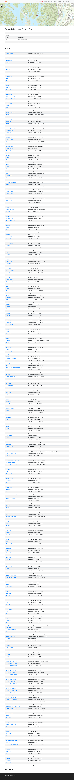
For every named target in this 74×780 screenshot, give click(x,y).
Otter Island (8, 480)
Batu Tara (8, 92)
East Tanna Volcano (10, 180)
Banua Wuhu (8, 83)
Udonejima (8, 654)
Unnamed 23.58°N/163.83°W (12, 683)
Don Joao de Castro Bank (11, 171)
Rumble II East (9, 527)
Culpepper (8, 157)
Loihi (7, 360)
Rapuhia (7, 507)
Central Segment (9, 132)
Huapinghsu (8, 263)
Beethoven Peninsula (10, 96)
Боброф (7, 107)
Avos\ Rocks (8, 73)
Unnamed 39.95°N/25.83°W (11, 699)
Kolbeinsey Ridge (9, 335)
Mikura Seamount (9, 401)
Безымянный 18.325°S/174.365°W (13, 706)
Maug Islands (8, 383)
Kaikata (7, 290)
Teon (7, 618)
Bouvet (7, 114)
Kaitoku (7, 295)
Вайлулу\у (8, 715)
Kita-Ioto (8, 329)
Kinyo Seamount (9, 324)
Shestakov (8, 555)
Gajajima (7, 223)
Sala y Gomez (9, 541)
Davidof (7, 166)
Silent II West (8, 559)
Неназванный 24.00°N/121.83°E (12, 686)
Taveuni (7, 611)
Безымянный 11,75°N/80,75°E (12, 661)
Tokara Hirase (9, 638)
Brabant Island (9, 116)
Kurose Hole (8, 347)
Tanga (7, 607)
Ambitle (7, 67)
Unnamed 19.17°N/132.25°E (11, 665)
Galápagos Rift (9, 225)
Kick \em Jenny (9, 322)
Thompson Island (9, 625)
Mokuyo (7, 410)
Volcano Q (8, 735)
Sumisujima (8, 593)
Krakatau (8, 340)
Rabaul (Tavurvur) (9, 503)
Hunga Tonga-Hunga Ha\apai (12, 265)
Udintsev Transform (10, 652)
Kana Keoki (8, 297)
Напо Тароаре (9, 435)
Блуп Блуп (8, 105)
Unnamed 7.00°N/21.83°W (11, 708)
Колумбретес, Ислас (10, 148)
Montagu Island (9, 417)
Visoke (7, 728)
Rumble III (8, 532)
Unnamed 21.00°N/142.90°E (11, 674)
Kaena (7, 288)
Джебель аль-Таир (10, 281)
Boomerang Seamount (10, 112)
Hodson (7, 259)
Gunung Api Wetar (9, 243)
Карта (37, 1)
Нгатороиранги (9, 439)
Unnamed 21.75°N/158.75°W (12, 679)
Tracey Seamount (9, 647)
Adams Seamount (9, 53)
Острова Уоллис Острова (11, 740)
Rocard (7, 514)
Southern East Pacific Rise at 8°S (12, 573)
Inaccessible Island (10, 275)
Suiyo (7, 591)
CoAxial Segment (9, 139)
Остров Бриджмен (10, 119)
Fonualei (7, 207)
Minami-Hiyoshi (9, 406)
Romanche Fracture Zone (11, 516)
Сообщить (41, 1)
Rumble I (8, 525)
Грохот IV (8, 534)
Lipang (7, 354)
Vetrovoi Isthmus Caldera (11, 724)
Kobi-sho (8, 331)
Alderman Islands (9, 60)
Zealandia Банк (9, 762)
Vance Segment (9, 717)
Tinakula (7, 631)
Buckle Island (8, 125)
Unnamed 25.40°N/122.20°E (12, 690)
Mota (7, 419)
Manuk (7, 372)
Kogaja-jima (8, 333)
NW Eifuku (8, 466)
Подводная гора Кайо (10, 317)
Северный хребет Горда (11, 453)
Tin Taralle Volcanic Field (11, 629)
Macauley (8, 363)
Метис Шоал (8, 392)
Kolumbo (8, 338)
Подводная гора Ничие (11, 442)
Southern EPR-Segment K (11, 579)
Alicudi (7, 62)
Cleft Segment (9, 137)
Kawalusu (8, 313)
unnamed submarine (10, 713)
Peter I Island (8, 489)
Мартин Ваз (8, 378)
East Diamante (9, 177)
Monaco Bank (9, 412)
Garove (7, 232)
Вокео (7, 731)
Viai (6, 726)
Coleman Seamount (10, 146)
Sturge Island (8, 588)
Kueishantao (8, 342)
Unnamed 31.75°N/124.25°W (12, 697)
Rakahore (8, 505)
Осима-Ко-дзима (9, 478)
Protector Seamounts (10, 498)
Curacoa (7, 159)
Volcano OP (8, 733)
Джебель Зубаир (9, 284)
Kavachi (7, 311)
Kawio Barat (8, 315)
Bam (7, 78)
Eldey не (8, 189)
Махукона (8, 369)
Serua (7, 550)
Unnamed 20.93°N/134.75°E (11, 672)
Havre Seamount (9, 250)
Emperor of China (9, 191)
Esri (73, 25)
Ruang (7, 521)
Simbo (7, 561)
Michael (7, 394)
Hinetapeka (8, 256)
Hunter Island (8, 268)
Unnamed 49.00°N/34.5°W (11, 704)
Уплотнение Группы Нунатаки (12, 543)
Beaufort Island (9, 94)
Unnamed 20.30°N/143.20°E (12, 668)
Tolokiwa (8, 643)
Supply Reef (8, 595)
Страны (45, 1)
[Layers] (72, 5)
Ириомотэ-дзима (9, 279)
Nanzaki (7, 433)
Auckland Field (9, 71)
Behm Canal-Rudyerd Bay (11, 98)
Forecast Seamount (10, 209)
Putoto (7, 500)
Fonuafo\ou (8, 204)
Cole (7, 143)
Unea (7, 658)
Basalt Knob (8, 89)
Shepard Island (9, 552)
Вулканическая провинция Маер (13, 367)
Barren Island (8, 87)
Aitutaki (7, 58)
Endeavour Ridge (9, 193)
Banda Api (8, 80)
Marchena (8, 374)
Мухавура (8, 424)
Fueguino (8, 214)
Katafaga (8, 306)
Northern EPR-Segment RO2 (11, 462)
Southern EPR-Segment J (11, 577)
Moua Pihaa (8, 421)
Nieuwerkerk (8, 444)
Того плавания (9, 609)
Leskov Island (9, 351)
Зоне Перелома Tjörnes (11, 636)
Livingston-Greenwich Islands (12, 358)
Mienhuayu (8, 396)
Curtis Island (8, 162)
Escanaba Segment (10, 198)
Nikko (7, 448)
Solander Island (9, 566)
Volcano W (8, 738)
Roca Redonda (9, 512)
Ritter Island (8, 509)
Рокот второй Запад (10, 530)
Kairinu (7, 293)
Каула (7, 308)
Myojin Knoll (8, 428)
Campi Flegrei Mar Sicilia (11, 128)
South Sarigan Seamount (11, 570)
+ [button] (1, 5)
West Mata (8, 749)
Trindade (8, 649)
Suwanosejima (9, 597)
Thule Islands (8, 627)
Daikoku (7, 164)
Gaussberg (8, 234)
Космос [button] (54, 1)
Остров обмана (9, 168)
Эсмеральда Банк (9, 200)
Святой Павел (9, 586)
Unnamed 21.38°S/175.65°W (11, 677)
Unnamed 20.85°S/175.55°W (12, 670)
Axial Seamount (9, 76)
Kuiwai (7, 345)
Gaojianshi (8, 229)
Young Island (8, 758)
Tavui (7, 613)
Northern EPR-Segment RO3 (11, 464)
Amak (7, 64)
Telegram (67, 1)
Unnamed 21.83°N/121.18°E (11, 681)
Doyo (7, 173)
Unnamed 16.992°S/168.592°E (12, 663)
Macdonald (8, 365)
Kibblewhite (8, 320)
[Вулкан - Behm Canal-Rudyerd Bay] (37, 15)
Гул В (7, 537)
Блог (63, 1)
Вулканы (50, 1)
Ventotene (8, 719)
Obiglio (7, 471)
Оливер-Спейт (9, 473)
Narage (7, 437)
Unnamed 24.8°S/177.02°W (11, 688)
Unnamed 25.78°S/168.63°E (11, 692)
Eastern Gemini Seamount (11, 182)
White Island (8, 751)
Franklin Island (9, 211)
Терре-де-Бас (9, 620)
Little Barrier (8, 356)
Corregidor (8, 155)
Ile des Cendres (9, 272)
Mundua (7, 426)
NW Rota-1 (8, 469)
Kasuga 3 (8, 304)
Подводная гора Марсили (11, 376)
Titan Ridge (8, 634)
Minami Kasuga (9, 403)
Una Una (8, 656)
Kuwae (7, 349)
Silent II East (8, 557)
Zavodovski (8, 760)
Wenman (8, 747)
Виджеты (59, 1)
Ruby (7, 523)
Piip (6, 496)
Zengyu (7, 765)
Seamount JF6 (9, 546)
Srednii (7, 584)
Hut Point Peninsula (10, 270)
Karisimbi (8, 299)
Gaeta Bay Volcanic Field (11, 220)
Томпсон (8, 622)
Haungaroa (8, 245)
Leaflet (69, 25)
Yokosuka (8, 753)
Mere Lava (8, 387)
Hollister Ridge (9, 261)
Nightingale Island (9, 446)
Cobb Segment (9, 141)
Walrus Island (8, 742)
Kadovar (7, 286)
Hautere (7, 247)
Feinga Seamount (9, 202)
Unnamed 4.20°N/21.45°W (11, 701)
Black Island (8, 101)
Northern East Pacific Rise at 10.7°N (13, 457)
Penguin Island (9, 487)
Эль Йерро (8, 186)
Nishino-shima (9, 451)
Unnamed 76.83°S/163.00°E (11, 710)
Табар (7, 600)
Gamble (7, 227)
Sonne (7, 568)
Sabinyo (7, 539)
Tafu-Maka (8, 604)
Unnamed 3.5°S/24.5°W (11, 695)
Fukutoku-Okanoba (10, 218)
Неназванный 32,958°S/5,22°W (12, 744)
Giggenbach (8, 238)
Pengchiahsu (8, 485)
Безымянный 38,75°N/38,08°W (12, 494)
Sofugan (7, 564)
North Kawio (8, 455)
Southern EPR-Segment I (11, 575)
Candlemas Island (9, 130)
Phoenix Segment (9, 491)
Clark (7, 134)
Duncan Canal (9, 175)
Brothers (8, 123)
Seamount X (8, 548)
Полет (7, 482)
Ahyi (7, 55)
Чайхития (8, 616)
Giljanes (7, 241)
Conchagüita (8, 150)
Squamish (8, 582)
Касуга (7, 302)
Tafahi (7, 602)
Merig (7, 390)
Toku (7, 640)
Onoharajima (8, 476)
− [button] (1, 6)
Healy (7, 252)
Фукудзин (8, 216)
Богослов (8, 110)
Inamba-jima (8, 277)
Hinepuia (8, 254)
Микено (7, 399)
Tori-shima (8, 645)
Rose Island (8, 518)
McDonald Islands (9, 385)
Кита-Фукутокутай (10, 326)
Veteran (7, 722)
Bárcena (7, 85)
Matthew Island (9, 381)
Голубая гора (9, 103)
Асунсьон (8, 69)
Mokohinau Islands (10, 408)
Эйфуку (7, 184)
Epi (6, 195)
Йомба (7, 756)
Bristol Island (8, 121)
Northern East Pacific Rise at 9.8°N (13, 460)
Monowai (8, 415)
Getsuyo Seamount (10, 236)
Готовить (8, 153)
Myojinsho (8, 430)
